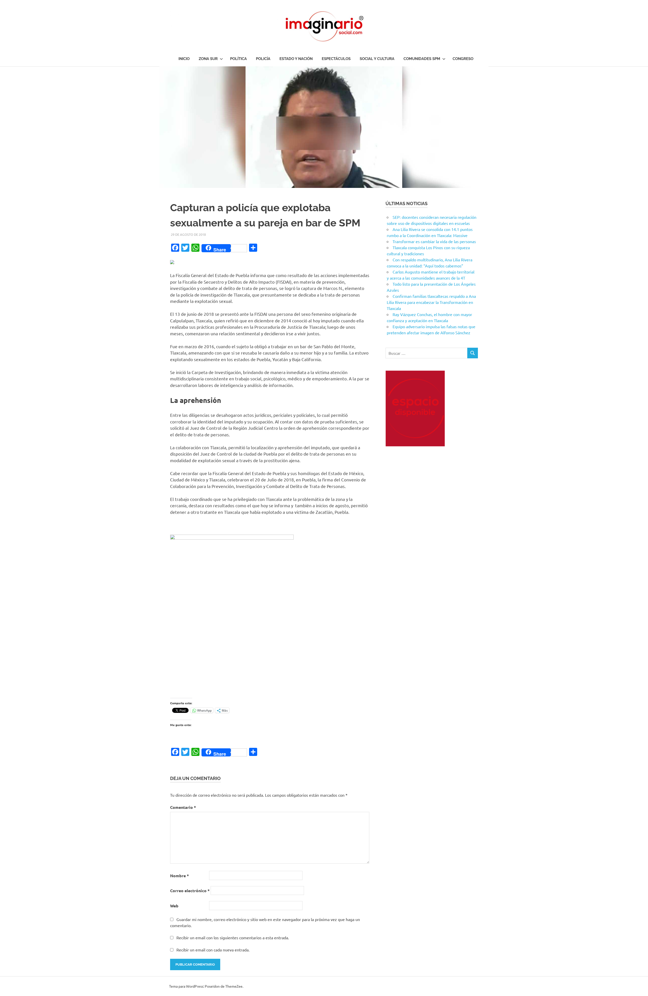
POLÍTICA (238, 58)
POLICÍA (263, 58)
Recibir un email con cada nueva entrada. (213, 949)
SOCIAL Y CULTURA (377, 58)
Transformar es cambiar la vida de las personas (434, 241)
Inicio (184, 58)
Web (174, 905)
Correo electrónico (190, 890)
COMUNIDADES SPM (421, 58)
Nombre (179, 875)
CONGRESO (463, 58)
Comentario (183, 807)
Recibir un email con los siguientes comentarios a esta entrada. (232, 937)
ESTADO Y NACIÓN (296, 58)
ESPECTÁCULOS (336, 58)
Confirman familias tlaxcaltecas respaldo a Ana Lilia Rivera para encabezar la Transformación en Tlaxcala (431, 302)
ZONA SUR (208, 58)
